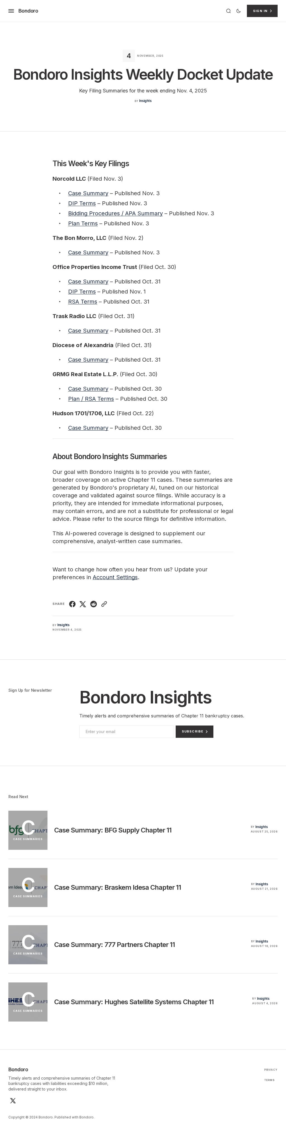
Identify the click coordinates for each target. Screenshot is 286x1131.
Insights (145, 101)
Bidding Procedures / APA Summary (115, 213)
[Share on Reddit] (93, 604)
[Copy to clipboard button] (103, 604)
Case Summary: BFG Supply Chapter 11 (112, 830)
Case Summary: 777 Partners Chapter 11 (114, 945)
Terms (269, 1080)
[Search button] (228, 11)
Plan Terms (83, 223)
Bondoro (86, 1117)
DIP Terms (82, 203)
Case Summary (88, 193)
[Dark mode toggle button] (238, 11)
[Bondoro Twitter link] (12, 1100)
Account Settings (115, 577)
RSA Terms (82, 301)
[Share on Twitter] (83, 604)
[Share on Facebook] (73, 604)
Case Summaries (28, 839)
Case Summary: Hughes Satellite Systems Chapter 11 (134, 1002)
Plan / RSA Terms (91, 398)
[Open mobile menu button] (11, 11)
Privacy (271, 1069)
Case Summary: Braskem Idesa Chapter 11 (117, 887)
